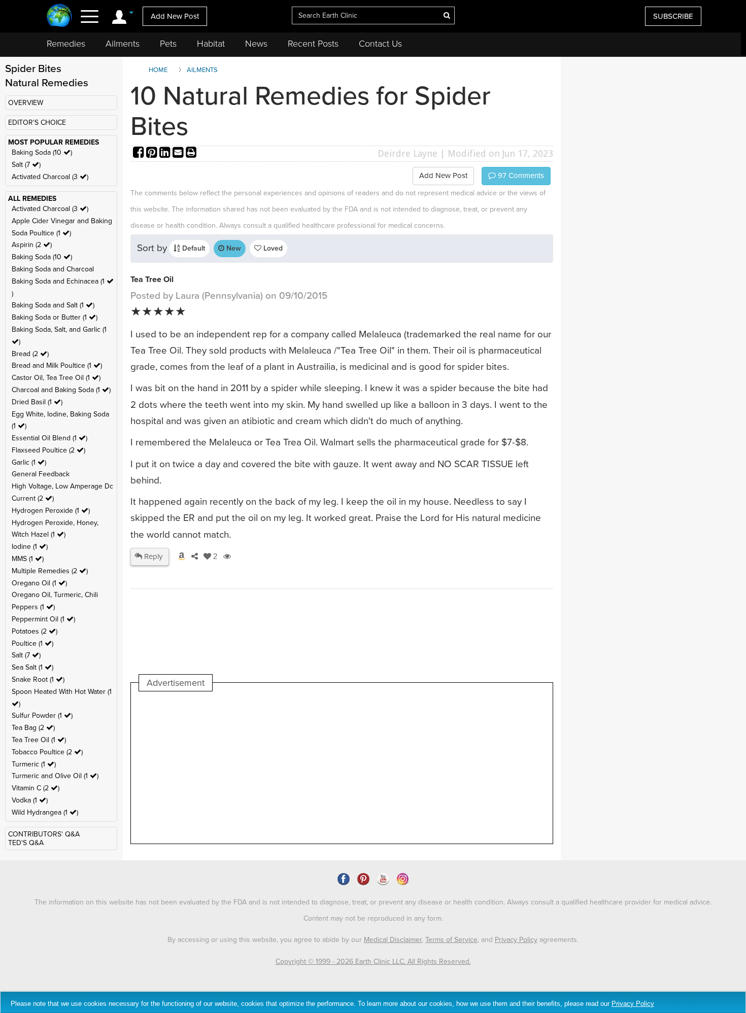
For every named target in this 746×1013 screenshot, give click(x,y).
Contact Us (380, 43)
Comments (520, 175)
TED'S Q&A (26, 843)
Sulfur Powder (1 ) (42, 715)
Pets (168, 43)
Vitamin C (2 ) (35, 788)
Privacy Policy (516, 939)
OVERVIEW (25, 102)
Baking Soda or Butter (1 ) (54, 317)
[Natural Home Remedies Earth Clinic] (59, 16)
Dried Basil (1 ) (37, 402)
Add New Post (175, 16)
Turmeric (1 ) (34, 764)
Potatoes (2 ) (34, 631)
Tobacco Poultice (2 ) (47, 752)
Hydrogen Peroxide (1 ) (51, 510)
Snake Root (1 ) (38, 679)
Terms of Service (451, 939)
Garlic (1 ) (29, 462)
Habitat (211, 43)
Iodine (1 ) (30, 546)
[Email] (179, 153)
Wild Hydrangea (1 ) (45, 812)
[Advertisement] (324, 767)
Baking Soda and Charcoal (53, 269)
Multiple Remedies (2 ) (50, 571)
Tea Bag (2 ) (33, 727)
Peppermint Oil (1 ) (43, 619)
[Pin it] (152, 153)
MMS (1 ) (28, 558)
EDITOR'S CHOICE (37, 122)
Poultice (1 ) (32, 643)
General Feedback (41, 474)
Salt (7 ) (26, 164)
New (232, 248)
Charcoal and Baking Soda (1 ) (61, 390)
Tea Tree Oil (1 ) (39, 740)
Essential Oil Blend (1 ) (49, 438)
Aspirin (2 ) (32, 244)
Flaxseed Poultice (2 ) (48, 450)
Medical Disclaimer (393, 939)
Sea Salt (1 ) (32, 667)
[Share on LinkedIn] (166, 153)
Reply (152, 556)
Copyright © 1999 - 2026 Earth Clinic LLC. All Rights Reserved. (373, 961)
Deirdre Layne (407, 153)
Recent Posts (313, 43)
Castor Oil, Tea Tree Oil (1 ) (56, 377)
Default (192, 248)
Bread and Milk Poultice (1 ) (57, 365)
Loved (272, 248)
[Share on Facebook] (139, 153)
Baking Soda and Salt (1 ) (53, 305)
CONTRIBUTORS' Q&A (44, 834)
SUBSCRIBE (673, 16)
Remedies (66, 43)
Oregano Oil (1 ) (39, 583)
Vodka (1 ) (30, 800)
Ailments (123, 43)
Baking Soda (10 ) (42, 152)
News (256, 43)
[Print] (191, 153)
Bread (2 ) (30, 354)
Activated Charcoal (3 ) (50, 176)
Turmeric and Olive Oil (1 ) (55, 776)
